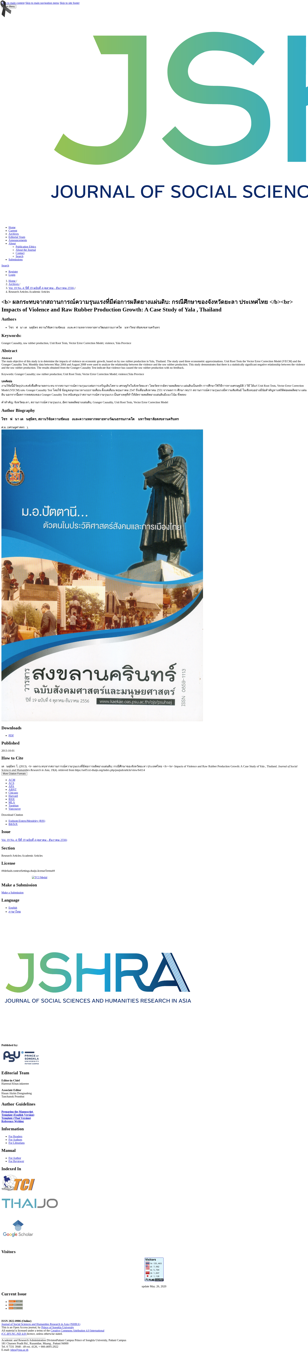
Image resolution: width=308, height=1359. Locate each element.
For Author (15, 1158)
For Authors (15, 1139)
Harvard (13, 795)
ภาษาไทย (15, 911)
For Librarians (17, 1142)
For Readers (15, 1136)
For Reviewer (16, 1161)
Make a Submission (12, 892)
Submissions (16, 259)
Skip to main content (13, 2)
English (13, 907)
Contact (20, 253)
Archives (14, 233)
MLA (12, 802)
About (12, 243)
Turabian (14, 805)
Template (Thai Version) (16, 1118)
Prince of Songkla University (57, 1327)
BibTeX (13, 824)
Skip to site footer (69, 2)
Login (12, 274)
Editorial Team (17, 237)
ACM (12, 779)
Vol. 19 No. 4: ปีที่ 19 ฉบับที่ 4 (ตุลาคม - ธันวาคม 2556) (42, 288)
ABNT (13, 789)
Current (13, 230)
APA (11, 786)
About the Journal (26, 249)
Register (13, 271)
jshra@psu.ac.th (19, 1349)
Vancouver (15, 808)
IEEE (12, 799)
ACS (11, 783)
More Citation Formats (14, 773)
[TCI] (18, 1194)
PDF (11, 735)
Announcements (18, 240)
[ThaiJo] (29, 1207)
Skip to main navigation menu (42, 2)
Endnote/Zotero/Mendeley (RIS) (27, 820)
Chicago (13, 792)
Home (12, 227)
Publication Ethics (26, 246)
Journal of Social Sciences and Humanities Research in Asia (35, 1324)
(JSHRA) (74, 1324)
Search (19, 256)
